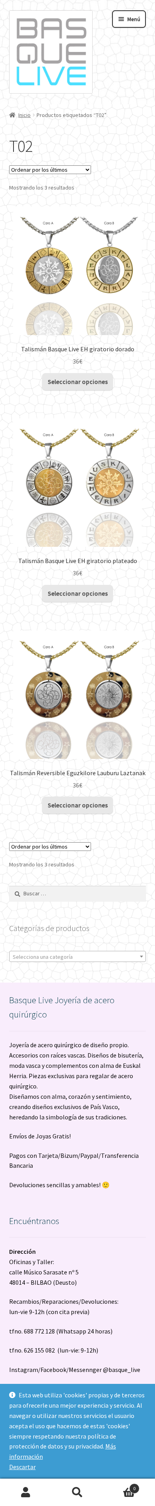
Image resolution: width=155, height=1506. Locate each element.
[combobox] (77, 956)
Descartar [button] (22, 1467)
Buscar (77, 1492)
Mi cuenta (26, 1492)
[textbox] (78, 956)
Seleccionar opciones (78, 381)
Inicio (24, 115)
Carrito (119, 1485)
